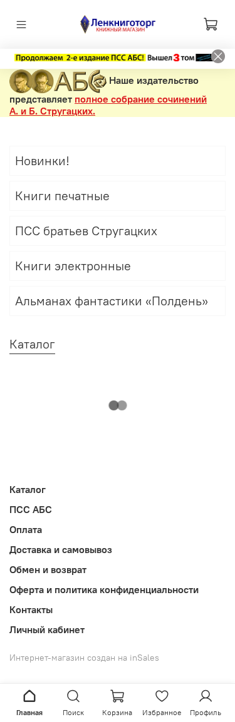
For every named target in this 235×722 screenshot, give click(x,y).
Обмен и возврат (47, 569)
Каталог (27, 489)
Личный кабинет (47, 629)
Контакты (31, 609)
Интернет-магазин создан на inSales (84, 657)
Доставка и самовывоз (60, 549)
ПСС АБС (30, 509)
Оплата (25, 529)
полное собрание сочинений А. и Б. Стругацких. (108, 105)
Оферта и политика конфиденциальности (104, 589)
